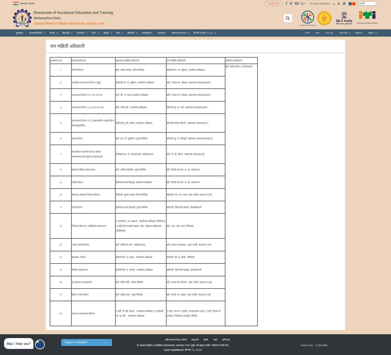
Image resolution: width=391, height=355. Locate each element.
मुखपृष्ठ (19, 32)
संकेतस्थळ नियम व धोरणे (176, 339)
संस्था (52, 32)
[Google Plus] (303, 3)
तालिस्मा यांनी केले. (220, 345)
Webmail (273, 3)
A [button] (334, 4)
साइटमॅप (195, 339)
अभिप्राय (358, 33)
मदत (318, 33)
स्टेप (94, 32)
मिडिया (372, 33)
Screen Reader (320, 3)
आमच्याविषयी (36, 32)
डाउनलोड (343, 33)
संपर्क (307, 33)
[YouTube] (297, 3)
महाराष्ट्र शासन (27, 3)
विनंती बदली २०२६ (204, 32)
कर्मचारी (81, 32)
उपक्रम (162, 32)
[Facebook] (286, 3)
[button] (24, 344)
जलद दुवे (329, 33)
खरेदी (106, 32)
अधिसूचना (147, 32)
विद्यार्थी (66, 32)
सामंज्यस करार (179, 32)
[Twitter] (291, 3)
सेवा (118, 32)
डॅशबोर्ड (131, 32)
